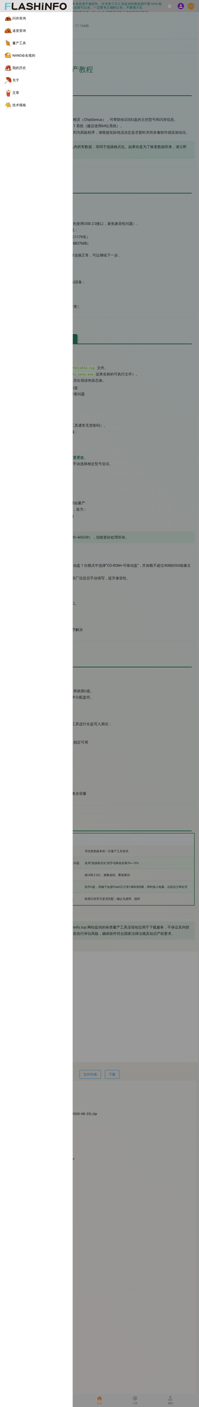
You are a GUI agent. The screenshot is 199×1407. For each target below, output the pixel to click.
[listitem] (36, 18)
